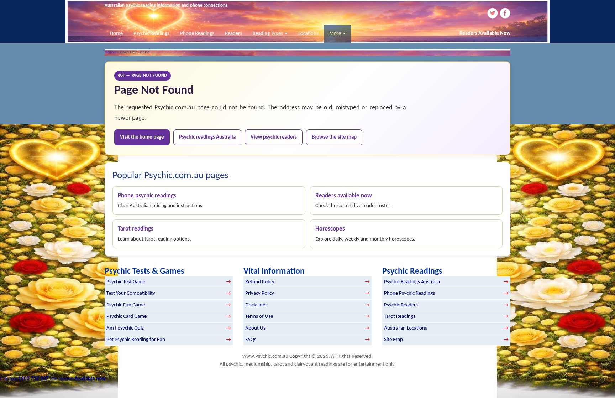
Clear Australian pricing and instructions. (161, 200)
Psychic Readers (401, 305)
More (335, 33)
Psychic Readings (151, 33)
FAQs (250, 339)
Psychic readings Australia (207, 137)
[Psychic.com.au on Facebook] (504, 13)
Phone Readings (197, 33)
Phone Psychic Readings (409, 293)
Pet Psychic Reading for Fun (135, 339)
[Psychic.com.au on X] (492, 13)
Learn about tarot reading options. (154, 234)
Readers (233, 33)
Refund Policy (259, 282)
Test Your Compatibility (130, 293)
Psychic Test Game (125, 282)
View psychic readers (274, 137)
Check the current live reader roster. (353, 200)
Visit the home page (142, 137)
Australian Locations (405, 328)
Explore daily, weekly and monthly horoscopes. (365, 234)
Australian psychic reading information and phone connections (166, 5)
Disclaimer (256, 305)
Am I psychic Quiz (125, 328)
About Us (255, 328)
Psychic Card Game (126, 316)
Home (116, 33)
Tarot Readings (399, 316)
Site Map (393, 339)
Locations (308, 33)
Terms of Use (259, 316)
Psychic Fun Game (125, 305)
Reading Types (268, 33)
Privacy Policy (259, 293)
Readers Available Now (484, 33)
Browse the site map (334, 137)
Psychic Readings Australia (412, 282)
